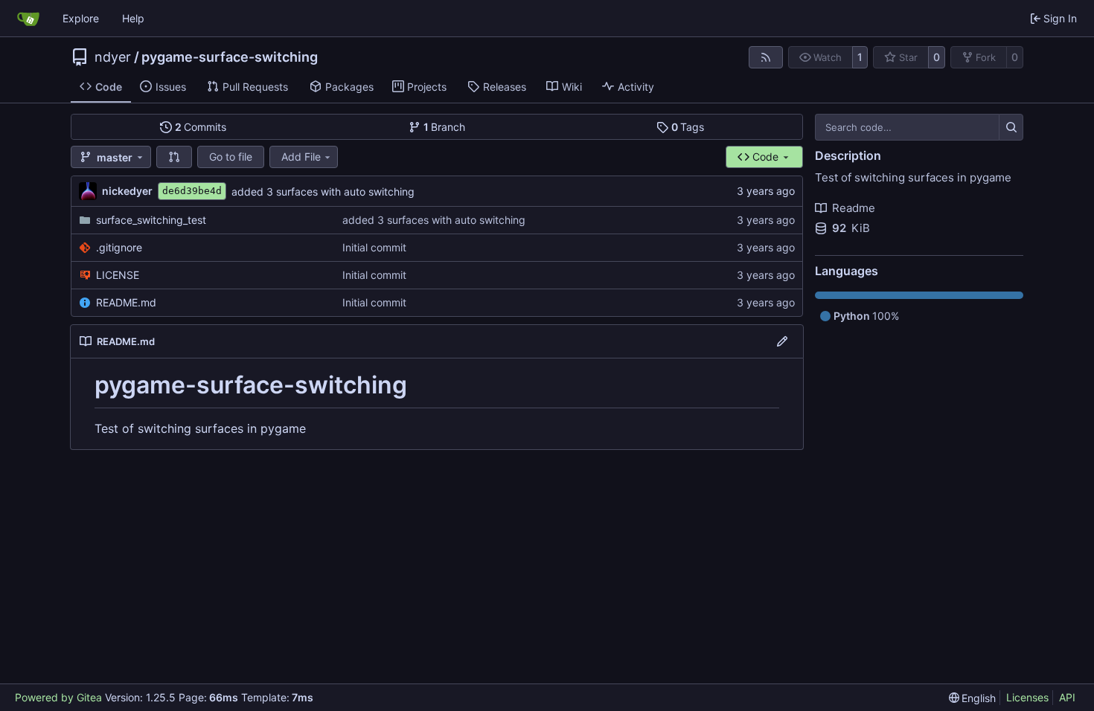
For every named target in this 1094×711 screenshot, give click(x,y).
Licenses (1027, 697)
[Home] (28, 18)
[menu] (973, 698)
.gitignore (119, 247)
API (1067, 697)
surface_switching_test (151, 219)
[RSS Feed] (766, 57)
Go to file (230, 156)
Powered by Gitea (58, 697)
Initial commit (374, 247)
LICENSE (117, 274)
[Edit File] (782, 341)
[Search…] (1011, 127)
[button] (174, 157)
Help (133, 18)
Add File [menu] (301, 156)
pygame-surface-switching (229, 57)
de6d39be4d (192, 190)
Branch (444, 126)
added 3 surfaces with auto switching (323, 191)
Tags (688, 126)
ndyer (113, 57)
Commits (201, 126)
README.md (126, 302)
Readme (853, 208)
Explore (81, 18)
